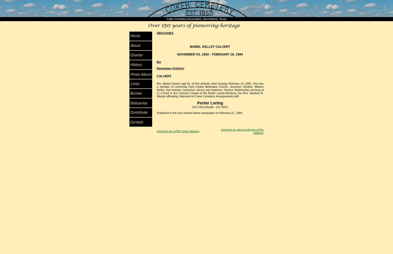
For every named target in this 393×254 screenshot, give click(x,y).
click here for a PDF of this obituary (178, 131)
